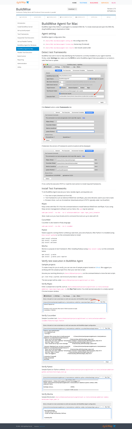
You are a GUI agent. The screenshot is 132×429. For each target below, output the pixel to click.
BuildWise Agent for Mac (25, 49)
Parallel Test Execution (25, 52)
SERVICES (105, 3)
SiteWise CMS (42, 426)
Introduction (21, 23)
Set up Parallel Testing (25, 41)
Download (72, 9)
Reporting (21, 60)
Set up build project (24, 30)
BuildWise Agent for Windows (27, 45)
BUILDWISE (94, 3)
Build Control (22, 56)
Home (74, 3)
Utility (19, 67)
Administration (22, 63)
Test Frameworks (23, 34)
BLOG (114, 3)
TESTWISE (83, 3)
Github (98, 267)
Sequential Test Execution (26, 38)
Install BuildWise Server (25, 27)
